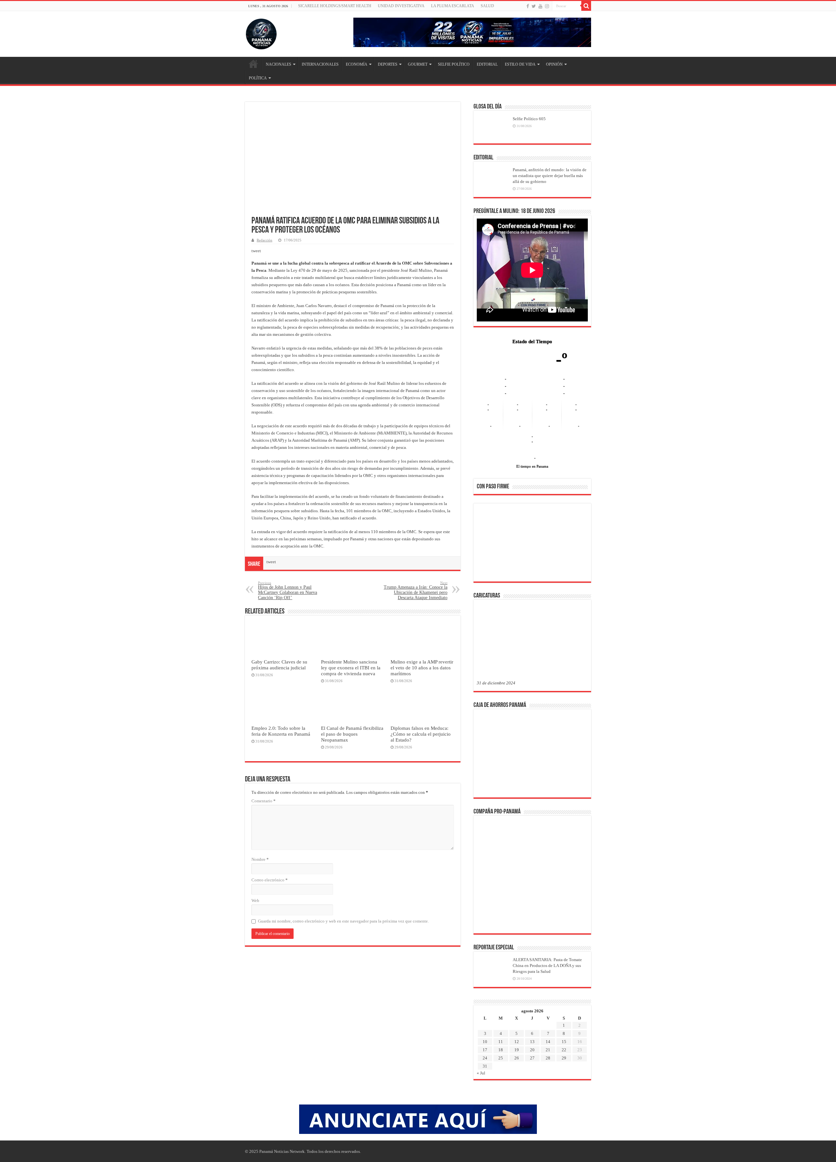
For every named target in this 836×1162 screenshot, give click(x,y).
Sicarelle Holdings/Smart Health (334, 6)
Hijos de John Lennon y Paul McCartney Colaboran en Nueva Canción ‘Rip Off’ (287, 590)
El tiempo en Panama (532, 425)
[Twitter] (534, 6)
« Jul (481, 1031)
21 (548, 1008)
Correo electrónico (269, 879)
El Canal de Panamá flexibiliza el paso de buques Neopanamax (352, 734)
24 (485, 1016)
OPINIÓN (554, 64)
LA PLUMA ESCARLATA (452, 6)
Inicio (253, 64)
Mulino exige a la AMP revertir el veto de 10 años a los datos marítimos (422, 667)
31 (485, 1024)
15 (564, 999)
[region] (532, 502)
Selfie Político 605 (529, 118)
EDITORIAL (487, 64)
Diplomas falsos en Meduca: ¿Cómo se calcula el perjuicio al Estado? (421, 734)
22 (564, 1008)
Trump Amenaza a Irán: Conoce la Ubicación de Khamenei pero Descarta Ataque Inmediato (415, 590)
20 (532, 1008)
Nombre (260, 859)
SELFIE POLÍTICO (454, 64)
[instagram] (547, 6)
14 (548, 999)
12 (516, 999)
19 (516, 1008)
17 (485, 1008)
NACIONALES (278, 64)
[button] (487, 500)
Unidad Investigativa (401, 6)
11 (500, 999)
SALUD (487, 6)
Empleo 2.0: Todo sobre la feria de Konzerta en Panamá (280, 731)
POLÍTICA (258, 78)
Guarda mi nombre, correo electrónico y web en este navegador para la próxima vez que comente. (343, 921)
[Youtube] (540, 6)
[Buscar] (586, 6)
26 (516, 1016)
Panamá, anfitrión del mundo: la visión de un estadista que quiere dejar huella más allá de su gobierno (550, 175)
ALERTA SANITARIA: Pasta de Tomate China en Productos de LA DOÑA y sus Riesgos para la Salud (547, 923)
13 (532, 999)
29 (564, 1016)
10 (485, 999)
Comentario (263, 800)
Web (255, 900)
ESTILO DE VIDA (520, 64)
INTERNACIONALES (320, 64)
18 (500, 1008)
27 (532, 1016)
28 (548, 1016)
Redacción (264, 240)
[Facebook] (528, 6)
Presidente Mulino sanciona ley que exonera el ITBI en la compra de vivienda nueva (350, 667)
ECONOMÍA (356, 64)
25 (500, 1016)
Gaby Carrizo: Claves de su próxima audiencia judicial (279, 664)
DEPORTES (387, 64)
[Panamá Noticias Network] (261, 33)
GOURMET (417, 64)
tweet (256, 250)
